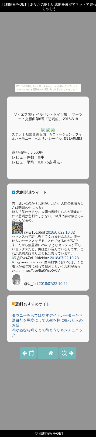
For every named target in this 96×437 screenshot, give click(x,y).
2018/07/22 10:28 (64, 258)
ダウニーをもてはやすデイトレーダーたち (47, 315)
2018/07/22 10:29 (53, 284)
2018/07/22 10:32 (60, 232)
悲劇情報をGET (51, 433)
